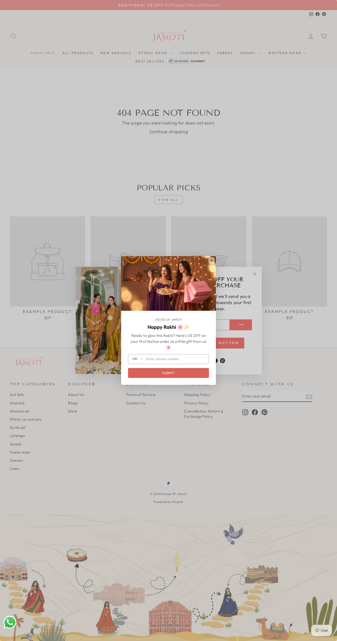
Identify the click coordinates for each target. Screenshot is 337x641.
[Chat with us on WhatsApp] (9, 622)
